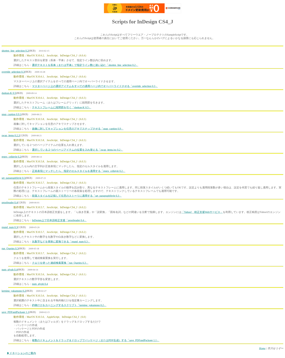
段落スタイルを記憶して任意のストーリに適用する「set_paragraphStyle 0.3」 (77, 195)
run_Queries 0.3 (10, 248)
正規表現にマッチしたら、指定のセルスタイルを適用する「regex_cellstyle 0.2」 (78, 171)
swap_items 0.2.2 (11, 135)
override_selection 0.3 (13, 71)
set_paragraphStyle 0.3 (13, 178)
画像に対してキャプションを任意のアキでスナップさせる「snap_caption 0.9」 (78, 128)
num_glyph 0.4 (9, 269)
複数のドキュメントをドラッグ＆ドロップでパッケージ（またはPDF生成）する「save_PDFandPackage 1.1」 (95, 340)
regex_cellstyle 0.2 (11, 156)
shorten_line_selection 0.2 (15, 50)
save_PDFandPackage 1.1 (15, 312)
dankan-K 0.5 (9, 93)
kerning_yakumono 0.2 (14, 290)
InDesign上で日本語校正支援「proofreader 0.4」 (59, 220)
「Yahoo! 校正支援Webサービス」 (202, 212)
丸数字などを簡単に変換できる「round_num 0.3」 (61, 241)
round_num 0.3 (10, 227)
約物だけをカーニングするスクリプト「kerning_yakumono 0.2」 (69, 305)
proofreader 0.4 (10, 202)
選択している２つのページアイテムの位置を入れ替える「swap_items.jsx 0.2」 (77, 149)
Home (262, 348)
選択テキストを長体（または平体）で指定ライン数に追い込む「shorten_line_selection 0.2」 (85, 65)
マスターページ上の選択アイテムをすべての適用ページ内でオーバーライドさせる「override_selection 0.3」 (95, 86)
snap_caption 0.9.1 (11, 114)
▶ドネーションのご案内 (21, 353)
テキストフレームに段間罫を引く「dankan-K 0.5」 (61, 107)
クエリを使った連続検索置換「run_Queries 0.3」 (60, 262)
